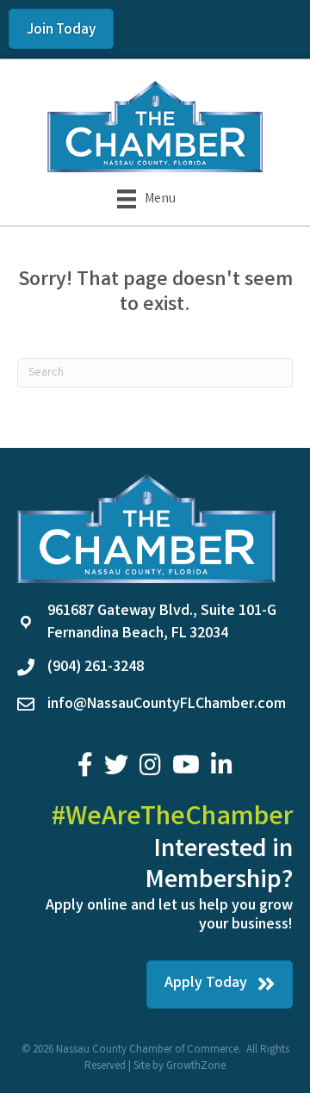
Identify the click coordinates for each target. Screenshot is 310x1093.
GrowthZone (196, 1067)
